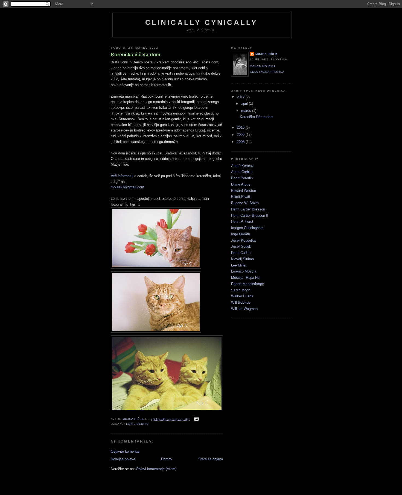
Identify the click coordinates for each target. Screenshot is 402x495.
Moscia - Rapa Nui (245, 278)
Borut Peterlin (242, 178)
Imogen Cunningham (247, 228)
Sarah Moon (240, 290)
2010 (241, 127)
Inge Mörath (240, 234)
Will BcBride (240, 302)
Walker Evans (242, 296)
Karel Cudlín (240, 253)
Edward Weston (243, 191)
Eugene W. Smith (245, 203)
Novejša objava (123, 459)
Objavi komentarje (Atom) (156, 469)
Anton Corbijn (241, 172)
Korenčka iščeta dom (135, 54)
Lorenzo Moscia (243, 271)
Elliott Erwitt (240, 197)
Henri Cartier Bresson (248, 209)
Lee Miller (238, 265)
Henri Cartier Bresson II (249, 215)
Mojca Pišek (266, 53)
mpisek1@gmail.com (127, 187)
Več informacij (122, 176)
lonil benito (137, 423)
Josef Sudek (241, 246)
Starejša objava (210, 459)
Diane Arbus (240, 184)
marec (246, 111)
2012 (241, 97)
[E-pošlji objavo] (196, 419)
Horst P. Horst (242, 221)
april (245, 103)
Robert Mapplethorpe (247, 284)
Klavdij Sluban (242, 259)
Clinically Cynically (201, 22)
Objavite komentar (125, 451)
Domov (166, 459)
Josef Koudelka (243, 240)
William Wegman (244, 309)
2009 (241, 135)
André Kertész (242, 166)
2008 (241, 142)
